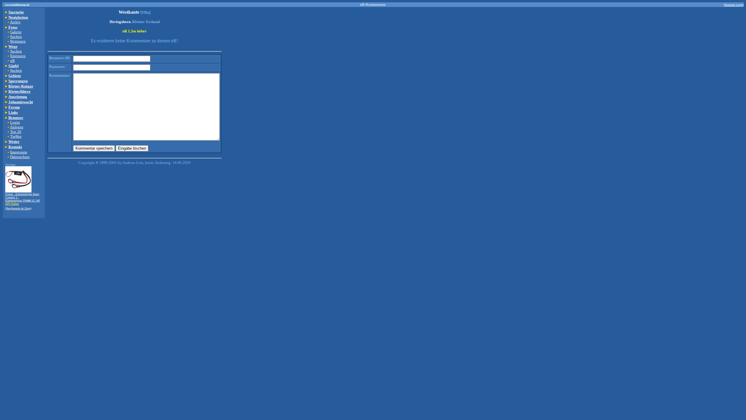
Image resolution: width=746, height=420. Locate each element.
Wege (12, 46)
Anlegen (16, 127)
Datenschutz (20, 157)
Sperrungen (18, 81)
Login (15, 122)
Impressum (18, 152)
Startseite (16, 12)
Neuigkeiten (18, 17)
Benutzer (15, 118)
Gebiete (14, 76)
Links (13, 112)
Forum (14, 107)
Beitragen (18, 41)
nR (12, 60)
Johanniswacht (20, 102)
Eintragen (18, 56)
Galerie (16, 32)
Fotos (12, 27)
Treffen (16, 136)
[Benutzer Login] (734, 4)
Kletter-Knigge (20, 86)
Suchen (16, 36)
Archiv (15, 22)
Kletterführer (19, 91)
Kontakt (15, 147)
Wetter (14, 141)
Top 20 (15, 132)
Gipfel (13, 66)
